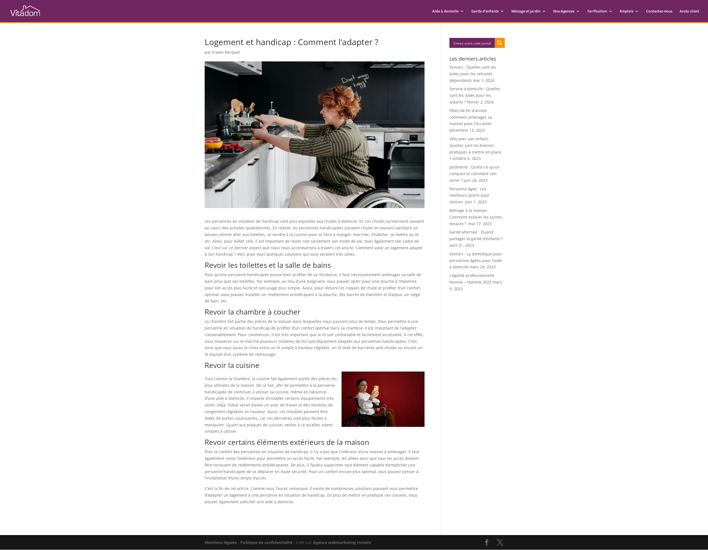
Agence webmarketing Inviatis (342, 542)
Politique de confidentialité (266, 542)
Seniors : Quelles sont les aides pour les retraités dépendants (472, 73)
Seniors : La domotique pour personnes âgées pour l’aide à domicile (475, 260)
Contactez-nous (659, 11)
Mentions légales (221, 542)
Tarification (597, 11)
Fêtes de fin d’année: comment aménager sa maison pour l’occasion (470, 117)
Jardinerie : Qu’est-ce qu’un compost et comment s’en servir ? (474, 173)
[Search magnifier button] (500, 43)
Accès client (689, 11)
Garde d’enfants (485, 11)
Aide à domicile (445, 11)
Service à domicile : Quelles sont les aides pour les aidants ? (474, 95)
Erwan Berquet (226, 52)
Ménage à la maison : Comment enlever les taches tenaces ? (475, 217)
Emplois (626, 11)
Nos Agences (563, 11)
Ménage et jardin (525, 11)
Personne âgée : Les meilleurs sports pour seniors (469, 195)
